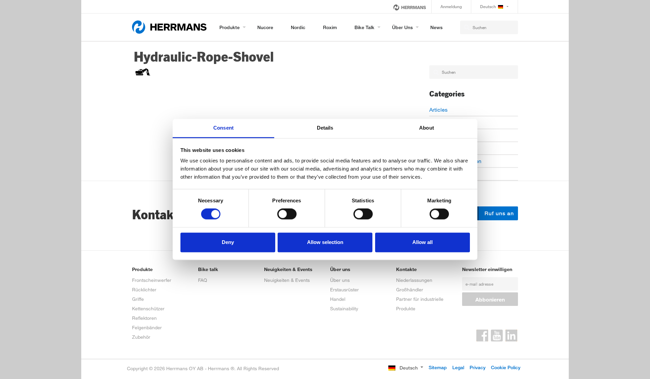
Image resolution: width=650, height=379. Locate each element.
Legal (458, 367)
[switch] (287, 214)
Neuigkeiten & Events (287, 280)
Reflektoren (144, 318)
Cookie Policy (505, 367)
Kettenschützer (148, 308)
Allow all (422, 242)
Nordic (298, 27)
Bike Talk (364, 27)
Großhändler (409, 289)
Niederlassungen (414, 280)
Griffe (138, 299)
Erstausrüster (344, 289)
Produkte (229, 27)
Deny (228, 242)
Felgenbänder (147, 327)
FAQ (202, 280)
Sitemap (438, 367)
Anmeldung (451, 6)
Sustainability (344, 308)
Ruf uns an (498, 213)
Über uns (402, 27)
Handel (337, 299)
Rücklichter (144, 289)
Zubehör (141, 337)
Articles (438, 109)
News (436, 27)
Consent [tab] (223, 128)
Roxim (330, 27)
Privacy (477, 367)
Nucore (265, 27)
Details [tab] (325, 128)
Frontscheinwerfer (151, 280)
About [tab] (426, 128)
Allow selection (325, 242)
